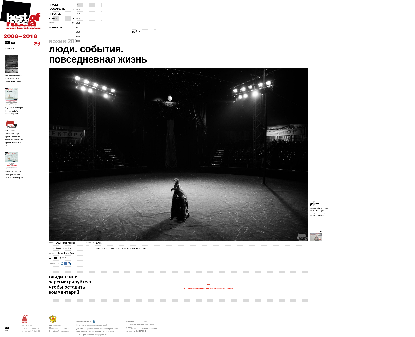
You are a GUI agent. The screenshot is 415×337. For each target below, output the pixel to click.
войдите (58, 276)
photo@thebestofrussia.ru (97, 329)
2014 (78, 14)
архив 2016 (65, 41)
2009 (78, 36)
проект (53, 4)
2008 (78, 41)
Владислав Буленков (65, 243)
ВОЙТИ (136, 31)
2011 (78, 27)
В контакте (9, 48)
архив (53, 18)
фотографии (57, 9)
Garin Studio (149, 324)
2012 (78, 23)
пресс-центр (57, 13)
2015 (78, 9)
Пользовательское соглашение (89, 325)
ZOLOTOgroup (141, 321)
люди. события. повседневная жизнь (98, 54)
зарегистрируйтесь (71, 281)
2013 (78, 18)
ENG (13, 42)
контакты (55, 27)
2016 (78, 5)
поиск (52, 23)
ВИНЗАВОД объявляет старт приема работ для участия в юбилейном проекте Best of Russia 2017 (14, 138)
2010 (78, 32)
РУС (7, 42)
